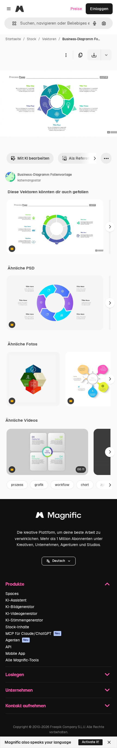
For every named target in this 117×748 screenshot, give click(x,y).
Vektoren (49, 39)
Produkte (14, 584)
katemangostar (29, 180)
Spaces (12, 593)
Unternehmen (19, 690)
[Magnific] (58, 516)
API (8, 646)
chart (85, 485)
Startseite (13, 39)
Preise (76, 8)
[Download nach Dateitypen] (106, 54)
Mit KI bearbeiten (33, 158)
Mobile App (15, 653)
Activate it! (90, 742)
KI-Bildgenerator (19, 606)
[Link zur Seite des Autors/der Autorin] (10, 177)
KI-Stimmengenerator (24, 620)
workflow (62, 485)
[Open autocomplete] (12, 23)
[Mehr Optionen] (65, 54)
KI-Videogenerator (21, 613)
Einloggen (99, 8)
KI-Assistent (15, 600)
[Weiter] (95, 158)
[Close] (109, 742)
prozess (17, 485)
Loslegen (14, 674)
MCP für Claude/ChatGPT (32, 633)
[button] (59, 561)
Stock (31, 39)
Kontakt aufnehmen (25, 705)
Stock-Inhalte (17, 626)
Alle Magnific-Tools (22, 660)
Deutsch (58, 561)
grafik (39, 485)
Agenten (17, 640)
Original (34, 73)
